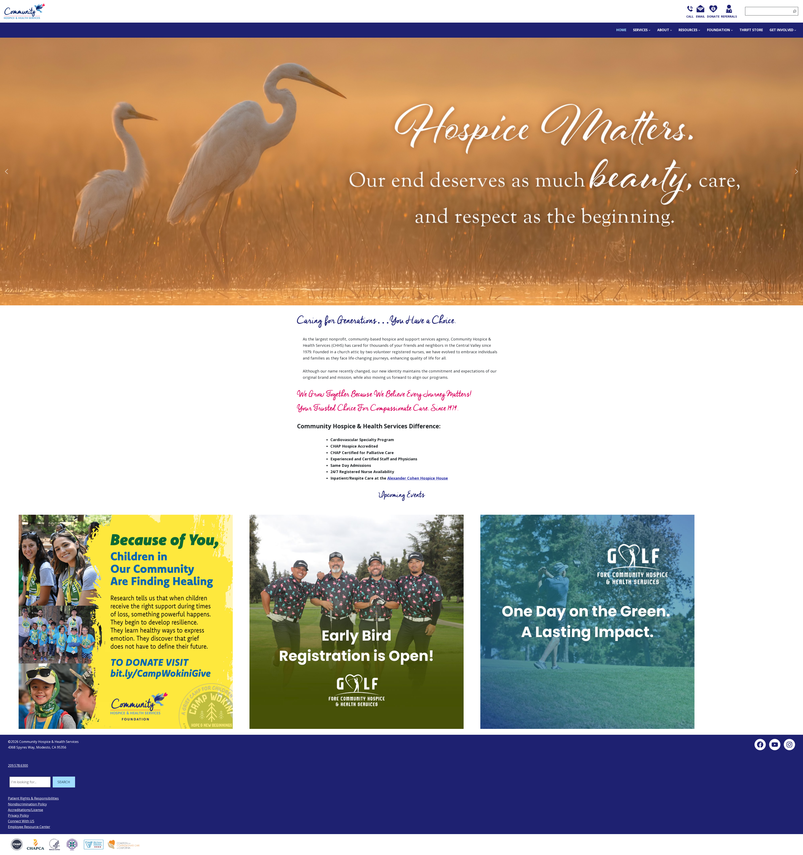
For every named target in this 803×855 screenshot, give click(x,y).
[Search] (794, 11)
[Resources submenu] (699, 30)
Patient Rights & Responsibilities (33, 798)
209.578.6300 (18, 765)
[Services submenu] (649, 30)
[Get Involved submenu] (795, 30)
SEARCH (64, 782)
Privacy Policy (18, 815)
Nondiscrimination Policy (27, 804)
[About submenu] (671, 30)
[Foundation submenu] (732, 30)
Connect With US (21, 821)
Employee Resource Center (29, 826)
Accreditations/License (25, 810)
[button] (6, 171)
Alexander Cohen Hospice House (417, 478)
